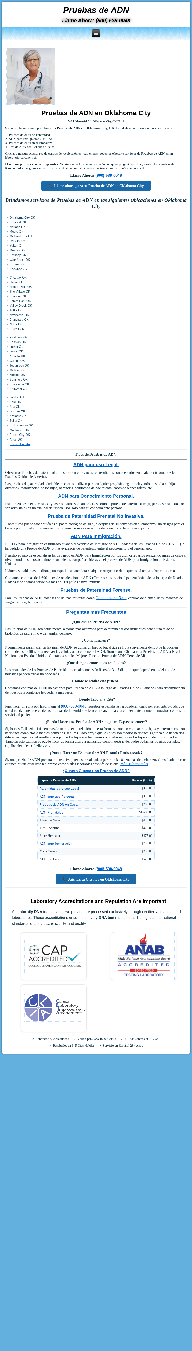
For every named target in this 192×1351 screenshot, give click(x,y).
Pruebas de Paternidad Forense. (96, 590)
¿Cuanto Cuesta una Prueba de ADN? (96, 771)
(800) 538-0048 (108, 175)
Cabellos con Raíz (111, 598)
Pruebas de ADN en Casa (59, 804)
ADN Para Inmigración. (96, 536)
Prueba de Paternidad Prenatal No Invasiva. (96, 516)
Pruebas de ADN (96, 10)
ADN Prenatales (51, 812)
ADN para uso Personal (57, 796)
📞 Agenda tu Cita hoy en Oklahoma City (96, 879)
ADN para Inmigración (56, 843)
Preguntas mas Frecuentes (96, 612)
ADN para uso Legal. (96, 464)
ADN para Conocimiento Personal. (96, 496)
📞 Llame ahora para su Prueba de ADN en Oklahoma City (96, 186)
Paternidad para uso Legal (59, 788)
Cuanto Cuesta (20, 444)
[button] (96, 33)
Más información (134, 764)
